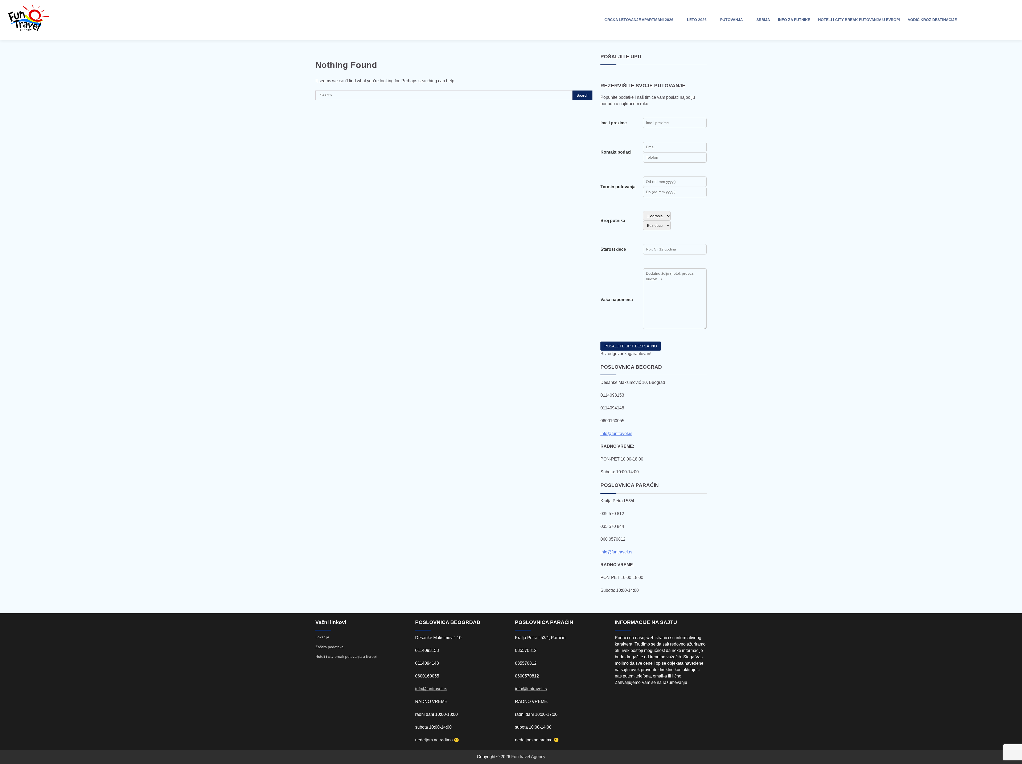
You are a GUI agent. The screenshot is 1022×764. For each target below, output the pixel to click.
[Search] (970, 20)
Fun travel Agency (528, 756)
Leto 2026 (697, 20)
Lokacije (322, 637)
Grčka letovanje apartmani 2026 (638, 20)
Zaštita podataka (329, 647)
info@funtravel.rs (616, 433)
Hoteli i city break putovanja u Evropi (859, 20)
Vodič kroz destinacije (932, 20)
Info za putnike (794, 20)
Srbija (763, 20)
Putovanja (731, 20)
